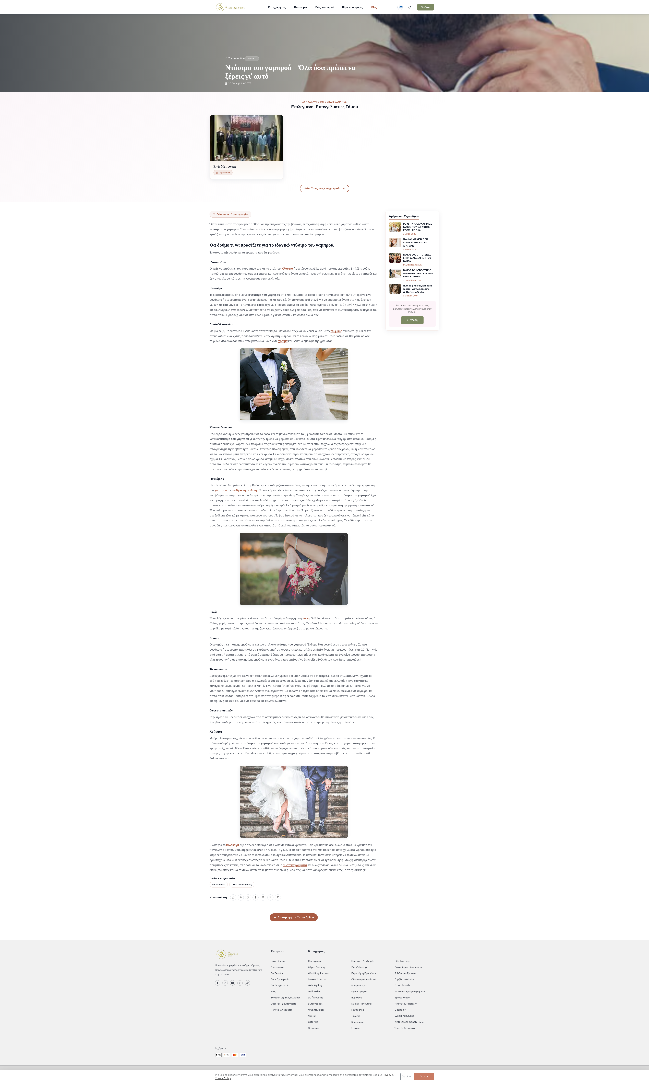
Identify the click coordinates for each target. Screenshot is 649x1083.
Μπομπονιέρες (359, 985)
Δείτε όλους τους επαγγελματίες (322, 188)
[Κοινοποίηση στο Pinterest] (270, 897)
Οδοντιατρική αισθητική (363, 979)
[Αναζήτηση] (409, 7)
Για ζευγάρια (277, 973)
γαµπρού (220, 490)
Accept (424, 1076)
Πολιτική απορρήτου (282, 1009)
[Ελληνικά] (400, 7)
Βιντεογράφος (315, 1003)
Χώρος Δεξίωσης (317, 967)
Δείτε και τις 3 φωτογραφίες (232, 214)
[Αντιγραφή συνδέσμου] (233, 897)
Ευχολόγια (356, 997)
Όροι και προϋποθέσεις (283, 1003)
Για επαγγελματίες (280, 985)
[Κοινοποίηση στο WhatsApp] (241, 897)
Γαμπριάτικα (218, 884)
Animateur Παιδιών (406, 1003)
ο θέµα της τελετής (245, 490)
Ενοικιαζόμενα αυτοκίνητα (408, 967)
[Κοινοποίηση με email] (278, 897)
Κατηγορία (300, 7)
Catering (313, 1021)
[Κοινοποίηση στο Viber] (248, 897)
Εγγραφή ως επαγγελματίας (285, 997)
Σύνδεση (425, 7)
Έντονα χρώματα (295, 865)
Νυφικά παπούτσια (361, 1003)
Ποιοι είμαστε (278, 961)
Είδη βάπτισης (402, 961)
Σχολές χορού (402, 997)
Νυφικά (312, 1015)
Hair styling (315, 985)
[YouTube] (232, 983)
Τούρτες (355, 1015)
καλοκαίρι (232, 845)
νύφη (306, 618)
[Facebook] (217, 983)
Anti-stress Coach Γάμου (409, 1021)
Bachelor (400, 1009)
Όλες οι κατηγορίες (242, 884)
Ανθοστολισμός (316, 1009)
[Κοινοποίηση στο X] (263, 897)
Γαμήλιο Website (404, 979)
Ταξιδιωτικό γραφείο (405, 973)
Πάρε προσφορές (352, 7)
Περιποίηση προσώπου (364, 973)
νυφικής (336, 331)
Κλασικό (287, 268)
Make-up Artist (317, 979)
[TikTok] (247, 983)
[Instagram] (225, 983)
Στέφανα (355, 1028)
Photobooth (402, 985)
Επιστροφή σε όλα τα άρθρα (296, 917)
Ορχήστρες (314, 1028)
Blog (273, 991)
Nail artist (314, 991)
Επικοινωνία (277, 967)
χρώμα (282, 341)
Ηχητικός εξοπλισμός (362, 961)
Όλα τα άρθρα (237, 58)
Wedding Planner (318, 973)
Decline (406, 1076)
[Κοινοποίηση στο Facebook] (256, 897)
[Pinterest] (240, 983)
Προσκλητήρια (359, 991)
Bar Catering (359, 967)
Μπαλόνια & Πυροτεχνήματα (410, 991)
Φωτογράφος (315, 961)
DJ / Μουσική (315, 997)
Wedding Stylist (404, 1015)
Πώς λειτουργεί (324, 7)
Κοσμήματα (357, 1021)
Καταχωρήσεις (277, 7)
